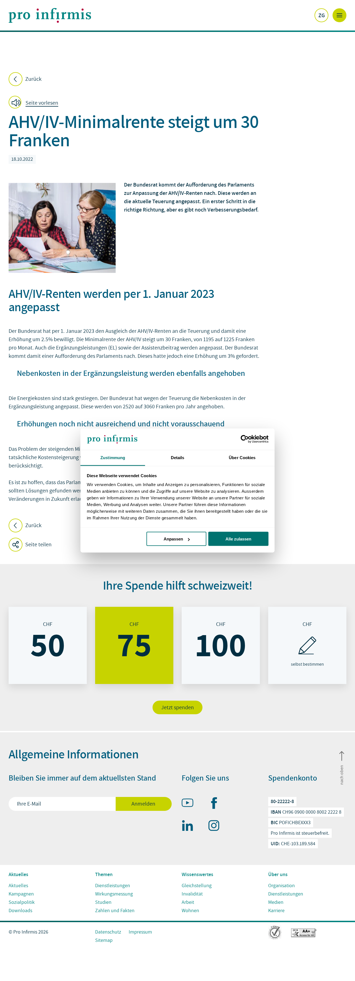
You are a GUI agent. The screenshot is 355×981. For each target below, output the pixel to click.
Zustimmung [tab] (112, 457)
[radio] (48, 645)
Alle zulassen (238, 539)
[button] (35, 103)
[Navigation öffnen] (339, 15)
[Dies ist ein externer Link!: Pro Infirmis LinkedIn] (190, 827)
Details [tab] (177, 457)
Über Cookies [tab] (242, 457)
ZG (321, 15)
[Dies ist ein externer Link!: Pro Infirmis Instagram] (216, 827)
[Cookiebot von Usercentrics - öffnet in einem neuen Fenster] (244, 439)
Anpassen (173, 539)
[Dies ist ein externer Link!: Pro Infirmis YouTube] (190, 804)
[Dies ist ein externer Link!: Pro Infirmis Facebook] (216, 804)
